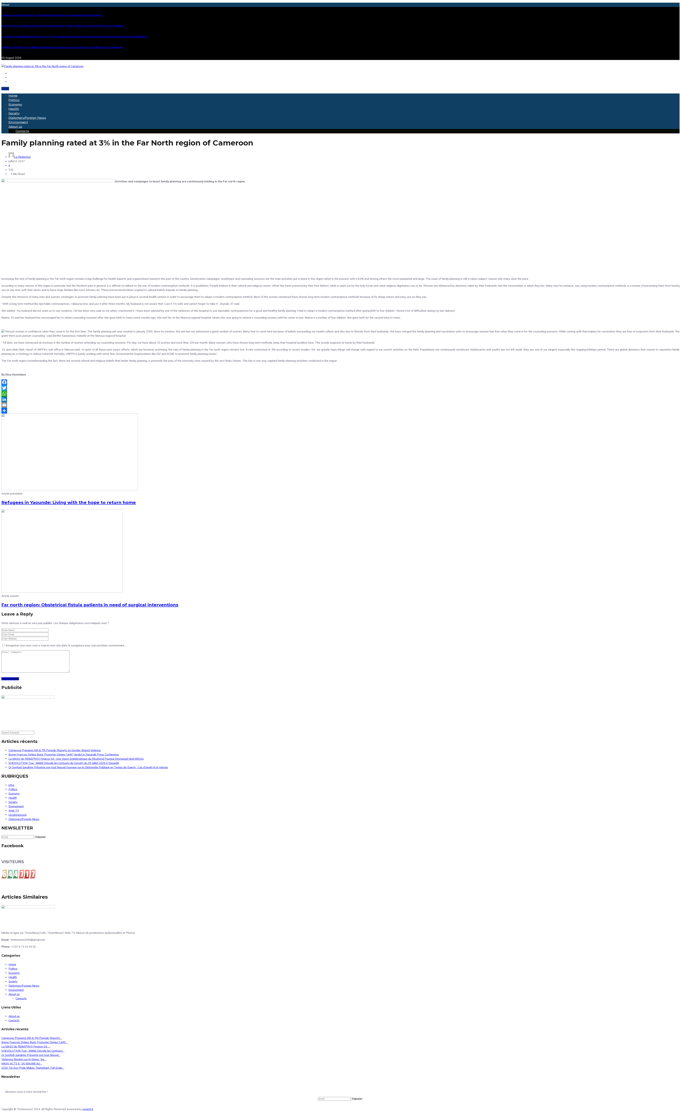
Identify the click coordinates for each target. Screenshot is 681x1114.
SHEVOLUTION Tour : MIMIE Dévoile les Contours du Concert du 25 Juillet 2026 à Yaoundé (62, 47)
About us (15, 127)
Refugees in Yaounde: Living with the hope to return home (68, 502)
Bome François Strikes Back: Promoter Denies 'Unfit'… (34, 1042)
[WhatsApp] (340, 393)
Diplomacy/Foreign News (27, 118)
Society (14, 113)
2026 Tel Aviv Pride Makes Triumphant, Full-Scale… (32, 1067)
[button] (5, 88)
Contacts (22, 131)
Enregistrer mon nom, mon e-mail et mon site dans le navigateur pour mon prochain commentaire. (65, 645)
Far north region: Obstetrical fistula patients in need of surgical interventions (89, 604)
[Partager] (340, 410)
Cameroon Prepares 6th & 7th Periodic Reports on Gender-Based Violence (52, 15)
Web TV (14, 810)
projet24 (88, 1109)
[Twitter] (340, 388)
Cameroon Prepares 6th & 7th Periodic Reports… (31, 1038)
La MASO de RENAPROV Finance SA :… (25, 1046)
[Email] (340, 405)
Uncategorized (17, 815)
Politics (14, 100)
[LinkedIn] (340, 399)
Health (14, 109)
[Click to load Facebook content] (2, 855)
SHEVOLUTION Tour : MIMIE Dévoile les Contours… (32, 1050)
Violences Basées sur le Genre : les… (23, 1059)
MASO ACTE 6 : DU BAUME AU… (21, 1063)
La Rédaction (22, 157)
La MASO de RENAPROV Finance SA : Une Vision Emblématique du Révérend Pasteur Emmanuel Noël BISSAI (74, 36)
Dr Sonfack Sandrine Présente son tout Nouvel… (30, 1055)
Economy (15, 104)
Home (13, 95)
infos (11, 785)
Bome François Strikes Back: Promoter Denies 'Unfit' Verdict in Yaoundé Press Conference (62, 25)
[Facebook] (340, 382)
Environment (18, 122)
